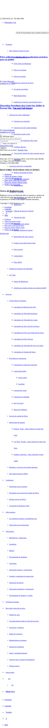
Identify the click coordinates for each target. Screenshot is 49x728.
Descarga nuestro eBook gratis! (16, 183)
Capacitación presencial (13, 178)
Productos (8, 174)
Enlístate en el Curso (7, 83)
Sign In (3, 148)
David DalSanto (9, 130)
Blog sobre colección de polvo (15, 180)
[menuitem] (26, 166)
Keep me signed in (10, 143)
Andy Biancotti (8, 81)
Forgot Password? (6, 146)
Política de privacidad (12, 185)
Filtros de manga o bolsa (13, 176)
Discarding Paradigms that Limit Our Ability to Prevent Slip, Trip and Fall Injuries (22, 106)
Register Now (23, 150)
